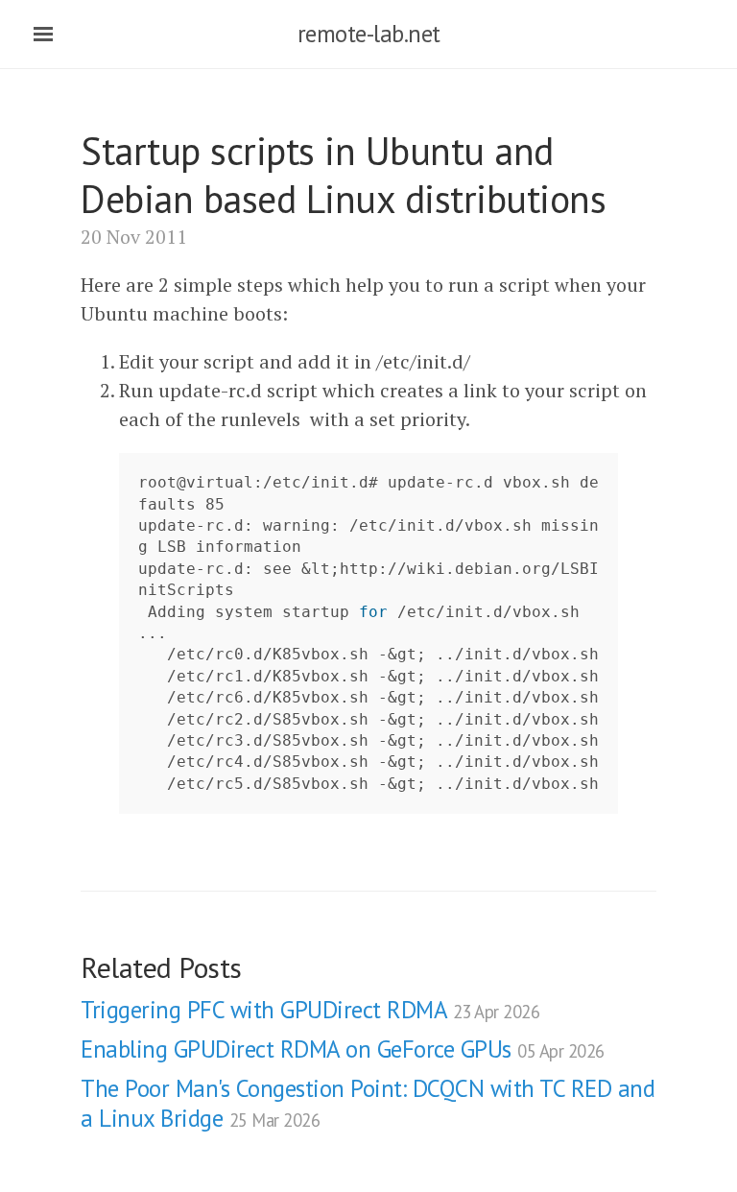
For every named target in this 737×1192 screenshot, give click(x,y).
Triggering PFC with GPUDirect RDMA (310, 1009)
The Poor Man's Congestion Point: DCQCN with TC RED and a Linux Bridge (367, 1103)
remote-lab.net (368, 33)
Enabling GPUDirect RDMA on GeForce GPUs (343, 1049)
